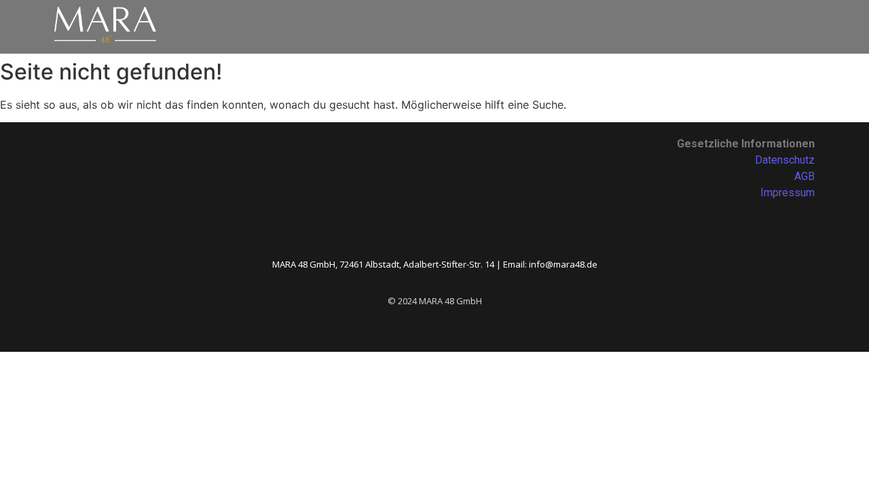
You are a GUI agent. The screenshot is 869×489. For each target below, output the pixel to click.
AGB (804, 176)
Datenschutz (785, 159)
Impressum (787, 192)
